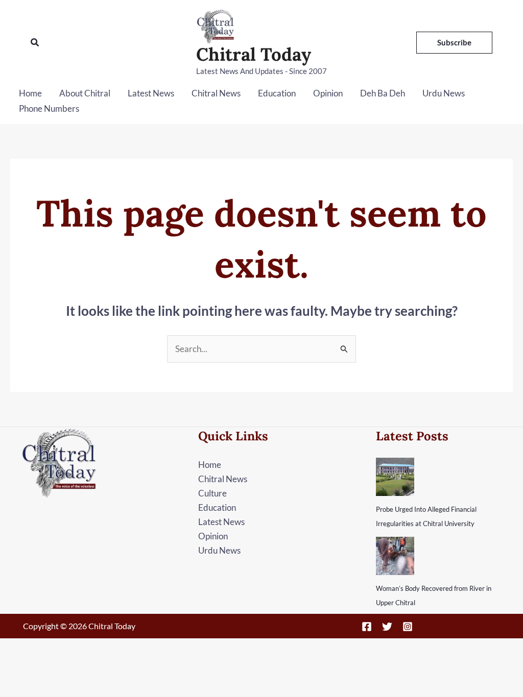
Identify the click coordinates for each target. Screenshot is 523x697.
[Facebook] (367, 626)
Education (277, 93)
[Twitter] (387, 626)
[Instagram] (407, 626)
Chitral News (216, 93)
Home (30, 93)
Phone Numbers (49, 108)
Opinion (328, 93)
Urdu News (443, 93)
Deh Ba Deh (382, 93)
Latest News (151, 93)
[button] (35, 42)
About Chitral (84, 93)
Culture (212, 493)
